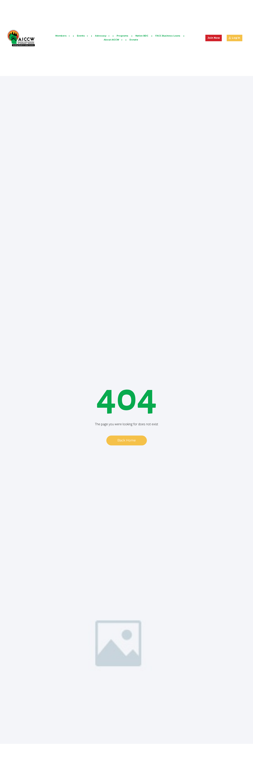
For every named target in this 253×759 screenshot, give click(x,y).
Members (61, 36)
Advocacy (100, 36)
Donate (133, 39)
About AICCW (111, 39)
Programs (122, 36)
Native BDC (141, 36)
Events (81, 36)
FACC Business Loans (167, 36)
